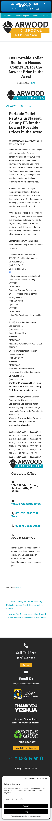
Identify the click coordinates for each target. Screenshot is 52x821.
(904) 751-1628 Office (19, 106)
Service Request (22, 16)
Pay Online (8, 15)
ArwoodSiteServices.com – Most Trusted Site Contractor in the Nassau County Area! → (27, 617)
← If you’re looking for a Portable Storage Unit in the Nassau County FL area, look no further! (24, 605)
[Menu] (46, 24)
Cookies (26, 768)
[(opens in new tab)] (26, 698)
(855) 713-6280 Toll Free (24, 515)
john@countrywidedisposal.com (26, 683)
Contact (45, 16)
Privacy (18, 768)
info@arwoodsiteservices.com (30, 503)
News (32, 83)
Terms (34, 768)
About (35, 16)
